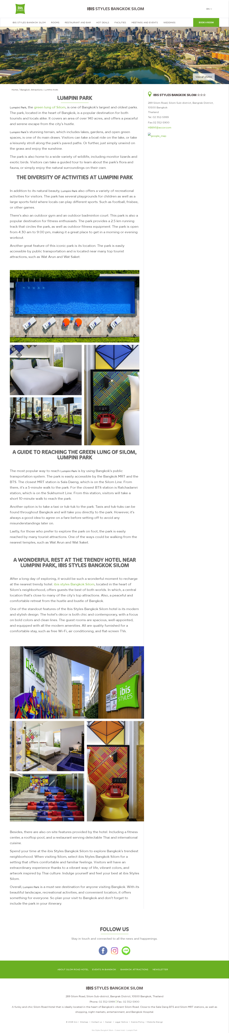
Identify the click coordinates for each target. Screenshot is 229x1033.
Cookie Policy (138, 1022)
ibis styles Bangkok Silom (74, 584)
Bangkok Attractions (134, 969)
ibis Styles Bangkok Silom (29, 22)
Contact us (96, 1022)
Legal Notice (121, 1022)
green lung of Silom (49, 107)
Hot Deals (102, 22)
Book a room (206, 22)
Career (108, 1022)
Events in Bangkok (104, 969)
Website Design (155, 1022)
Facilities (120, 22)
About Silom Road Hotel (73, 969)
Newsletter (160, 969)
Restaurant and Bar (78, 22)
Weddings (169, 22)
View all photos (204, 77)
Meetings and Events (144, 22)
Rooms (55, 22)
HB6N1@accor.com (159, 127)
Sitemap (84, 1022)
